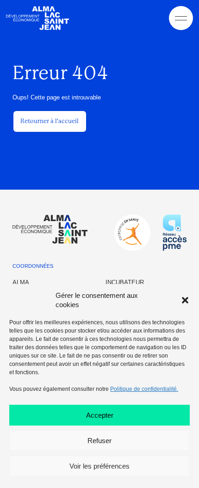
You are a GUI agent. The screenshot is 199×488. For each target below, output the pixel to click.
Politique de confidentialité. (144, 389)
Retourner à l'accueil (49, 120)
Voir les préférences (99, 466)
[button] (185, 300)
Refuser (99, 441)
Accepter (99, 415)
